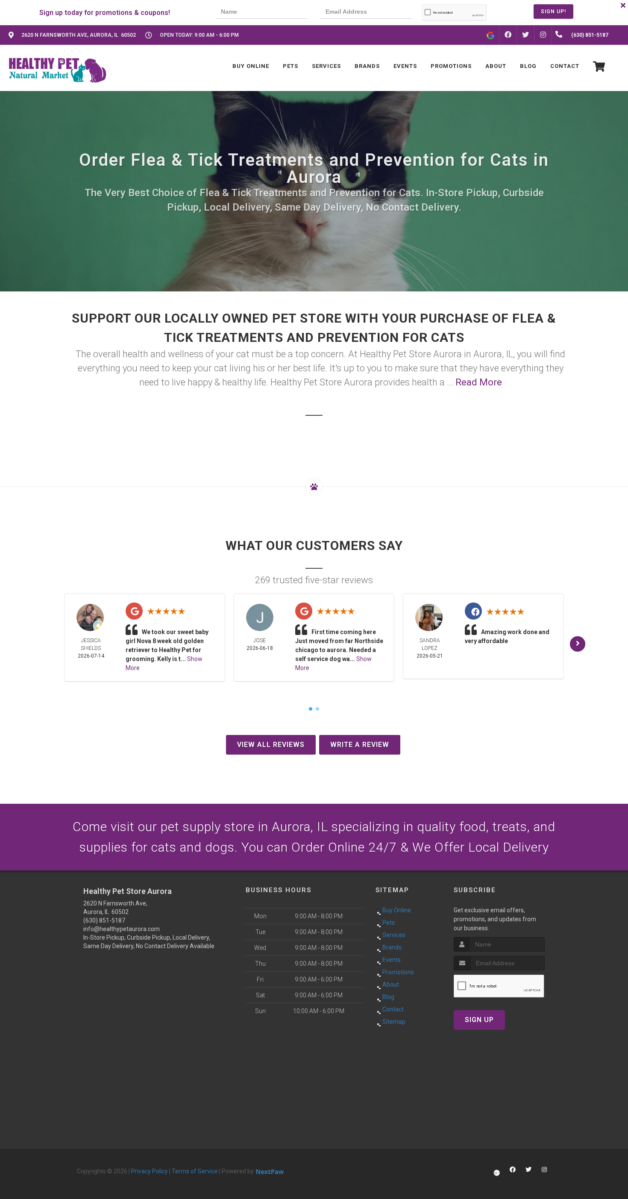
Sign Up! (553, 12)
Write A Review (359, 745)
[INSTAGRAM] (543, 35)
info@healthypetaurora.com (121, 929)
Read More (478, 382)
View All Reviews (271, 745)
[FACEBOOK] (507, 35)
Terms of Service (195, 1171)
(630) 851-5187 (104, 920)
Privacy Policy (149, 1171)
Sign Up (479, 1020)
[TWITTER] (525, 35)
